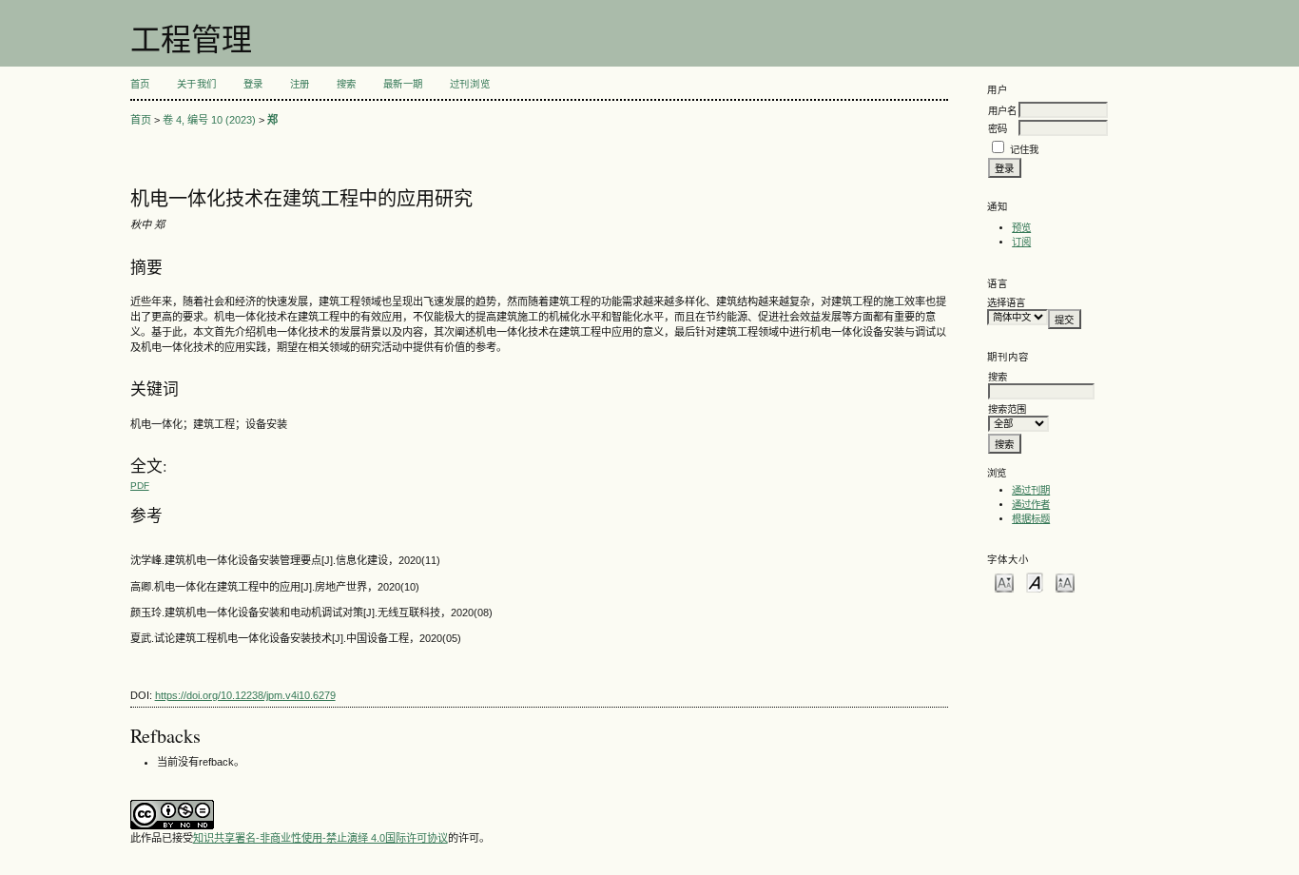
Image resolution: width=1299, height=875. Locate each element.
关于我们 (197, 84)
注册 (300, 84)
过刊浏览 (470, 84)
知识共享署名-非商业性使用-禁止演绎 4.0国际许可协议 (320, 838)
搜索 (347, 84)
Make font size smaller (1004, 582)
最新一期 (403, 84)
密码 (997, 129)
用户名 (1002, 111)
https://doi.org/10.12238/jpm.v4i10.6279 (245, 695)
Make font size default (1034, 582)
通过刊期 (1031, 490)
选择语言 (1006, 303)
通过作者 (1031, 504)
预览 (1021, 228)
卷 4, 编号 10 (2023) (209, 120)
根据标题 (1031, 519)
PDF (139, 485)
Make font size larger (1065, 582)
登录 (253, 84)
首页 (140, 84)
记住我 (1024, 150)
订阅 (1021, 242)
